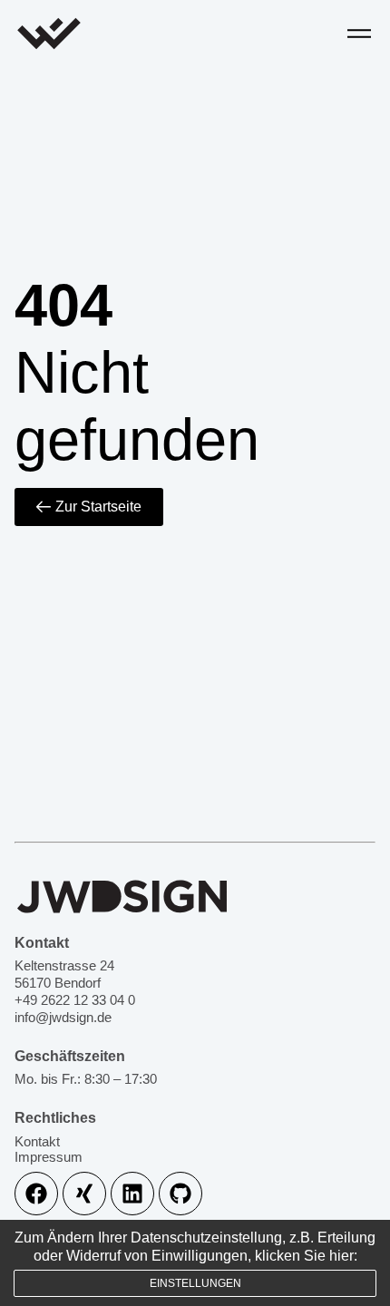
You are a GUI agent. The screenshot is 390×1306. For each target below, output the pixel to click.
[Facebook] (36, 1193)
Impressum (49, 1157)
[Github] (180, 1193)
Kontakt (37, 1141)
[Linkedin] (132, 1193)
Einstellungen (195, 1283)
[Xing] (84, 1193)
